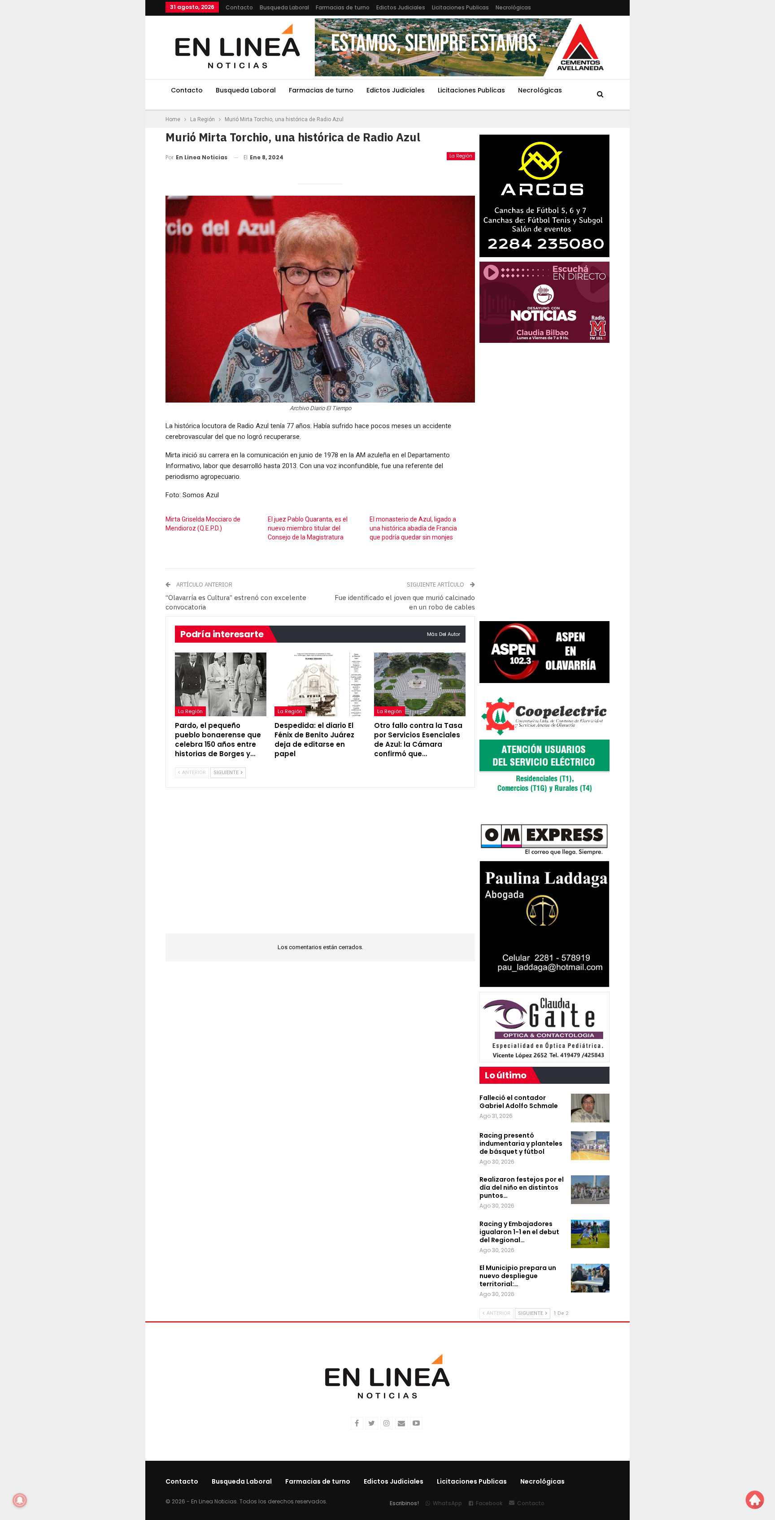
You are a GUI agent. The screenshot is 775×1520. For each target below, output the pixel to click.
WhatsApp (447, 1503)
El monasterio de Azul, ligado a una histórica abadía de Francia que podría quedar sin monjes (413, 528)
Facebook (489, 1503)
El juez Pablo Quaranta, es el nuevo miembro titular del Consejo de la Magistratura (308, 528)
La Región (460, 156)
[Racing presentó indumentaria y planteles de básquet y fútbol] (590, 1145)
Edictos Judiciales (400, 7)
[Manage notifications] (20, 1500)
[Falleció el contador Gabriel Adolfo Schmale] (590, 1108)
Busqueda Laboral (284, 7)
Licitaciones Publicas (460, 7)
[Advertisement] (110, 134)
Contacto (239, 7)
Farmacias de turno (343, 7)
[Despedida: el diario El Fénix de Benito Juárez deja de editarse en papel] (320, 685)
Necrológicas (513, 7)
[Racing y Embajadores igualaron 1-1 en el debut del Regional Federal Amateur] (590, 1234)
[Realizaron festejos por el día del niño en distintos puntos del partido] (590, 1189)
